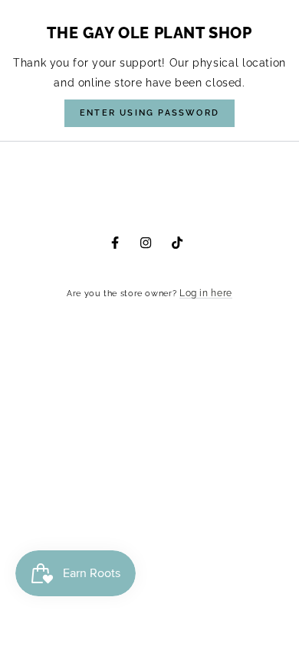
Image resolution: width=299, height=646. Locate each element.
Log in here (205, 293)
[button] (149, 113)
